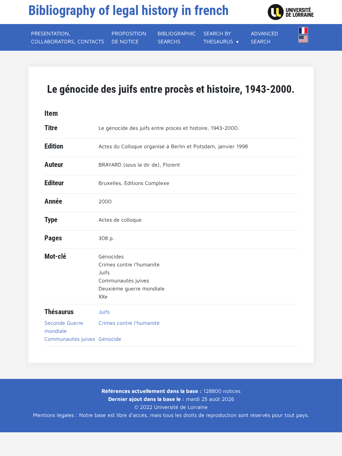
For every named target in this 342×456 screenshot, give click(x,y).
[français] (303, 30)
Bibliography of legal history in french (128, 10)
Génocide (110, 339)
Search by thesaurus (218, 37)
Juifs (104, 312)
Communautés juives (69, 339)
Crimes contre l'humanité (129, 323)
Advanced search (264, 37)
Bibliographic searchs (177, 37)
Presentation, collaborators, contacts (67, 37)
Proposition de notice (129, 37)
